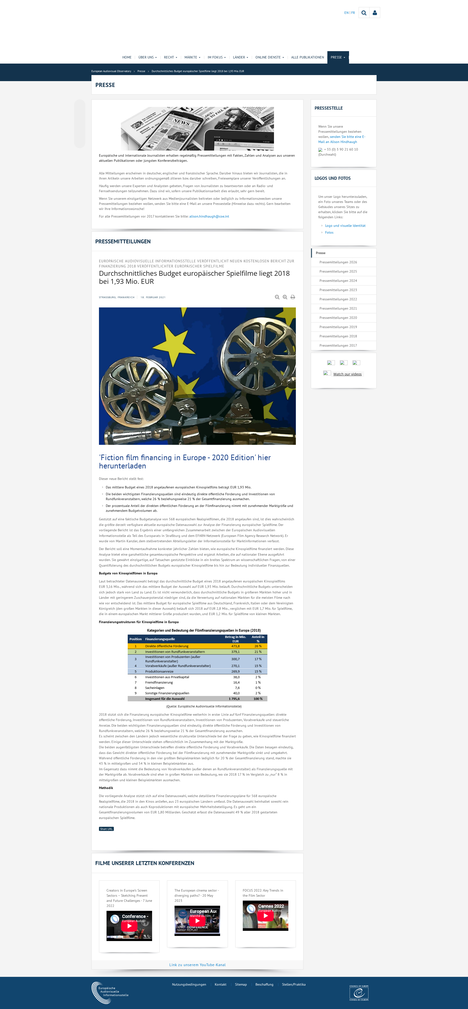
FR (353, 12)
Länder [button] (239, 57)
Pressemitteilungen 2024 (338, 280)
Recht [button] (169, 57)
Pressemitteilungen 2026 (338, 262)
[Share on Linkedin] (79, 133)
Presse (320, 253)
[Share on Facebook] (79, 124)
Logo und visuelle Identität (345, 225)
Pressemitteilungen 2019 (338, 327)
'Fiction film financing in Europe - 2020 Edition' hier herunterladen (185, 461)
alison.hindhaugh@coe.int (209, 216)
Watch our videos (347, 374)
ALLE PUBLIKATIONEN (307, 57)
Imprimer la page (293, 297)
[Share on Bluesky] (79, 105)
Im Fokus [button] (215, 57)
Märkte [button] (191, 57)
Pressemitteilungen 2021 (338, 308)
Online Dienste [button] (268, 57)
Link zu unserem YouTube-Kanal (197, 964)
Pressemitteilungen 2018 (338, 336)
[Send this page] (79, 142)
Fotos (329, 232)
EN (347, 12)
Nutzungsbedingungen (189, 984)
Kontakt (220, 984)
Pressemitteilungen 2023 (338, 290)
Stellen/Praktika (294, 984)
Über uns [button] (146, 57)
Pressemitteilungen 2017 (338, 345)
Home (127, 57)
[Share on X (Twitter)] (79, 114)
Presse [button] (336, 57)
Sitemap (241, 984)
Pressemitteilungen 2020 (338, 317)
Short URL (106, 829)
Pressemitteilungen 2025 (338, 271)
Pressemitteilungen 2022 (338, 299)
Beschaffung (264, 984)
